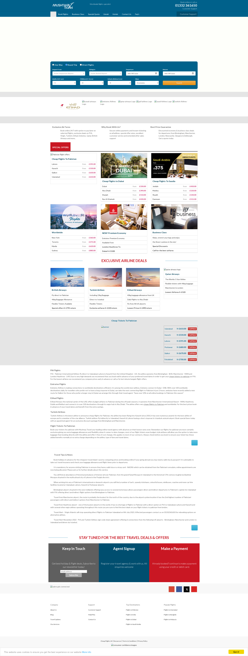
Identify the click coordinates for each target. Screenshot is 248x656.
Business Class (78, 14)
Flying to (92, 69)
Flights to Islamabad (170, 610)
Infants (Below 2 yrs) (115, 79)
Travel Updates (55, 619)
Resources (117, 641)
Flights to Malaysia (170, 619)
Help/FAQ (91, 615)
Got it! (236, 651)
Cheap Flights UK (106, 641)
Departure (129, 69)
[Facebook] (179, 589)
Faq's (137, 14)
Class (137, 79)
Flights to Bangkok (170, 615)
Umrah (106, 14)
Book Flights (63, 14)
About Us (53, 610)
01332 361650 (186, 5)
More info (86, 652)
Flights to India (131, 615)
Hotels (115, 14)
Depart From (56, 69)
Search (179, 83)
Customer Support (188, 14)
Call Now (192, 329)
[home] (53, 14)
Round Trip (72, 65)
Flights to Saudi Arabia (133, 624)
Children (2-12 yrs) (86, 79)
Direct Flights (88, 65)
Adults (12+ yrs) (58, 79)
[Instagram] (172, 589)
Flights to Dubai (131, 619)
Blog (51, 615)
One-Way (58, 65)
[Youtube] (194, 589)
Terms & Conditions (130, 641)
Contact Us (126, 14)
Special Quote (94, 14)
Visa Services (55, 624)
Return (165, 69)
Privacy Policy (142, 641)
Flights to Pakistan (132, 610)
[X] (186, 589)
